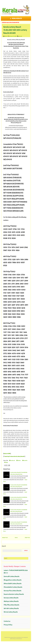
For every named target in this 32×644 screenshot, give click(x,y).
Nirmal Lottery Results (11, 612)
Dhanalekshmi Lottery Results (13, 587)
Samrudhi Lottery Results (11, 576)
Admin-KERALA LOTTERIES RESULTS (16, 638)
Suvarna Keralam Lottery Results (14, 594)
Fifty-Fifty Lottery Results (11, 605)
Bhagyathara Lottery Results (12, 580)
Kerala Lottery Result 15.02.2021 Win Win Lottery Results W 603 (15, 30)
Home (16, 537)
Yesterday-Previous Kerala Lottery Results (14, 456)
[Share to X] (8, 465)
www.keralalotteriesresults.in (17, 637)
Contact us (7, 621)
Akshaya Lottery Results (11, 601)
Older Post (27, 537)
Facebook (12, 460)
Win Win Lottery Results (11, 608)
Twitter (19, 460)
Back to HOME (7, 453)
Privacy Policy (8, 625)
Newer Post (5, 537)
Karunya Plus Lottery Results (12, 591)
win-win (20, 36)
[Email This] (5, 465)
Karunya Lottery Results (11, 598)
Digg (6, 462)
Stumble (25, 460)
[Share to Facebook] (9, 465)
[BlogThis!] (6, 465)
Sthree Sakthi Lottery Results (12, 584)
